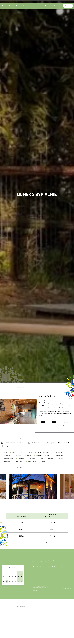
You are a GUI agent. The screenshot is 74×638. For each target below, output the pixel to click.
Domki (32, 5)
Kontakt (56, 5)
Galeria (39, 5)
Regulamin (47, 5)
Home (17, 5)
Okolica (24, 5)
